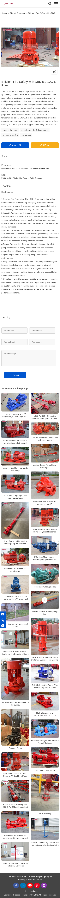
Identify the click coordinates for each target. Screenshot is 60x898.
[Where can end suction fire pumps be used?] (45, 485)
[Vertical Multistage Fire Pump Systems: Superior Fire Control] (45, 636)
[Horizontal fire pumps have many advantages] (15, 483)
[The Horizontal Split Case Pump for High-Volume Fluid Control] (15, 584)
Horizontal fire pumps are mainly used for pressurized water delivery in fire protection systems (15, 837)
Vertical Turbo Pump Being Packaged (44, 466)
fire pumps (26, 135)
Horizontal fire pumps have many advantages (15, 496)
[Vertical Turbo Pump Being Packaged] (45, 453)
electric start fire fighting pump (34, 130)
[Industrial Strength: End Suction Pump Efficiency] (45, 728)
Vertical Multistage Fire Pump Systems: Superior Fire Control (44, 658)
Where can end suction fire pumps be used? (45, 503)
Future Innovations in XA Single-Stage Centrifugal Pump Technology (15, 415)
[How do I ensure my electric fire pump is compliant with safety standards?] (45, 829)
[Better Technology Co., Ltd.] (14, 3)
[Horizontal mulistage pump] (45, 574)
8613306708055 (19, 877)
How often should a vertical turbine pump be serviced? (15, 542)
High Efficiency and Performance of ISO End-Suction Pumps (44, 714)
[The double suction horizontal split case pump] (45, 428)
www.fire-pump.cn (18, 71)
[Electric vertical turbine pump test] (45, 600)
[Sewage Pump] (15, 727)
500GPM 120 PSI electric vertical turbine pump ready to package (45, 417)
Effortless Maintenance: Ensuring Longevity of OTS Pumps (45, 558)
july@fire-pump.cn (44, 877)
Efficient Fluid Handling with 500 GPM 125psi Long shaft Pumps (15, 805)
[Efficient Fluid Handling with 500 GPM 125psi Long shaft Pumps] (15, 791)
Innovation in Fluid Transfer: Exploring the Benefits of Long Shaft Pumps (15, 652)
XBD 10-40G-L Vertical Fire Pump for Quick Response (45, 530)
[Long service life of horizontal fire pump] (15, 456)
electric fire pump (10, 130)
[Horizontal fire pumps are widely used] (15, 557)
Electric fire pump (17, 13)
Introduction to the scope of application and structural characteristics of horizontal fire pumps (15, 441)
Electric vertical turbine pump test (44, 612)
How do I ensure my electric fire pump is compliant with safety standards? (45, 843)
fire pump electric (10, 135)
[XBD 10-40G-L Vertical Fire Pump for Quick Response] (45, 517)
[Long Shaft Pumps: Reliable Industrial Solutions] (15, 851)
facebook (33, 891)
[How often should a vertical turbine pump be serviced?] (15, 520)
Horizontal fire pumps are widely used (15, 569)
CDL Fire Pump (44, 814)
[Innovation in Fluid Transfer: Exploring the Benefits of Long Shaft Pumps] (15, 639)
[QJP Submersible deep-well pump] (15, 612)
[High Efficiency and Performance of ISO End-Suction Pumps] (45, 701)
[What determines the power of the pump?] (15, 679)
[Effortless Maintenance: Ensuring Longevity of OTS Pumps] (45, 545)
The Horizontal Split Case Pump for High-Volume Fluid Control (15, 597)
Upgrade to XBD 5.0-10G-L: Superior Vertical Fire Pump (15, 774)
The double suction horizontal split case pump (45, 439)
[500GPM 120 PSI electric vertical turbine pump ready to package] (45, 403)
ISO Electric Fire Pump (45, 770)
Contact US (15, 145)
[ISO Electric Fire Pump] (45, 757)
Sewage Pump (15, 748)
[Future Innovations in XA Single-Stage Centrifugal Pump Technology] (15, 402)
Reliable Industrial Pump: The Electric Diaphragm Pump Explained (45, 686)
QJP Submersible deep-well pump (15, 625)
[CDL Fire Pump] (45, 792)
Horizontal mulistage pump (45, 587)
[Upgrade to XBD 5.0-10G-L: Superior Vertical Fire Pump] (15, 761)
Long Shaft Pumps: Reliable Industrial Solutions (15, 864)
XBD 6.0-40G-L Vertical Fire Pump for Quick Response (22, 178)
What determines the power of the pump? (15, 703)
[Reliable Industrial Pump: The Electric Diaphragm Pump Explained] (45, 673)
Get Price (45, 145)
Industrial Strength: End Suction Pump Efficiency (45, 742)
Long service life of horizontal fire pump (15, 469)
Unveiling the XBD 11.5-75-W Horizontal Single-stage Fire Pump (25, 168)
